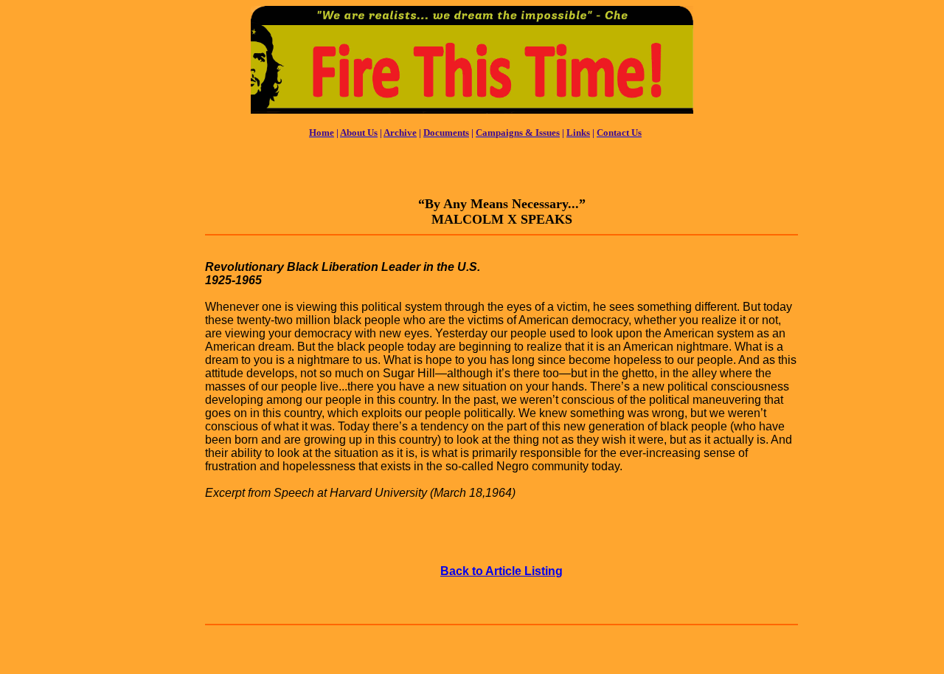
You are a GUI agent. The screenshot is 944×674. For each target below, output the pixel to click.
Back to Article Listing (501, 571)
